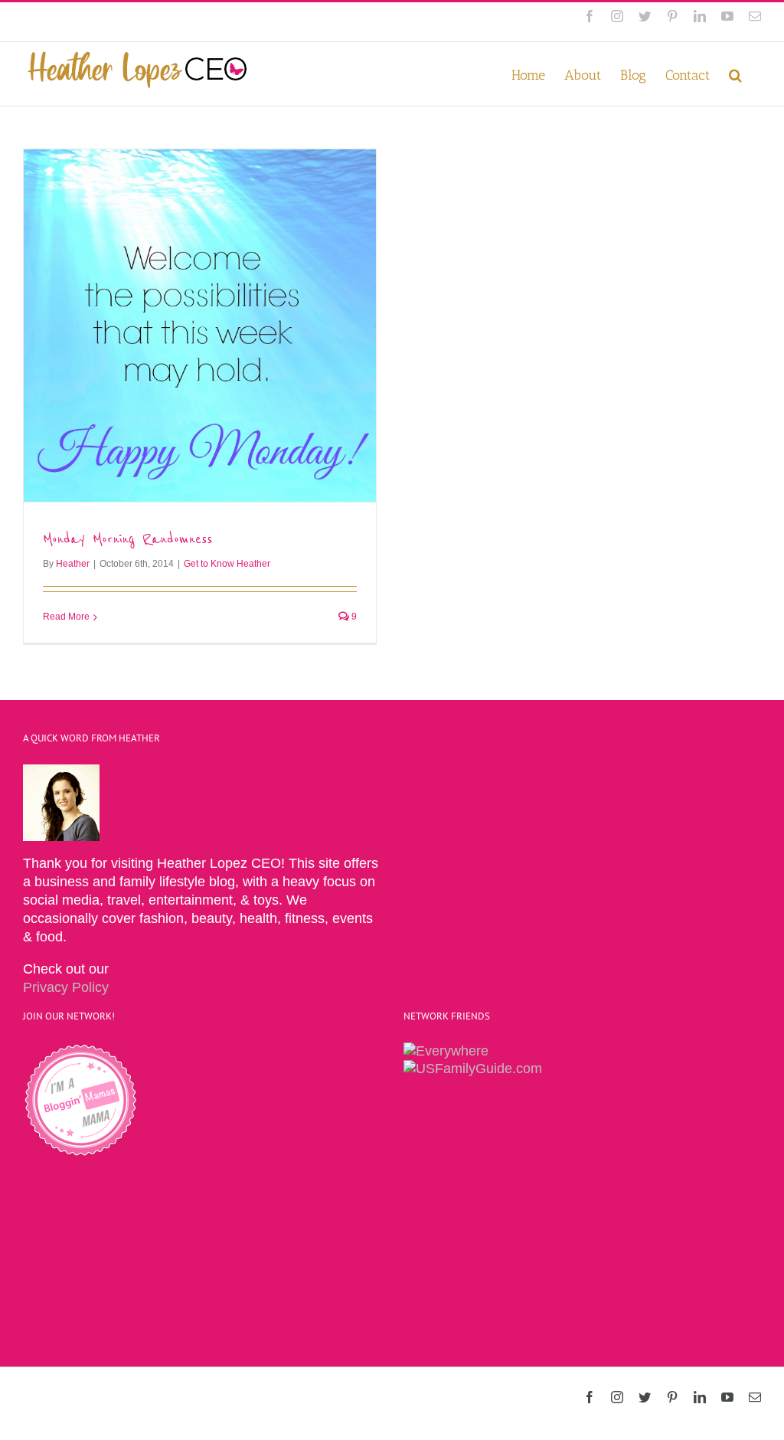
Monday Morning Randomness (127, 539)
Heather (73, 563)
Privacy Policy (66, 987)
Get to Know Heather (227, 563)
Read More (66, 616)
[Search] (735, 74)
